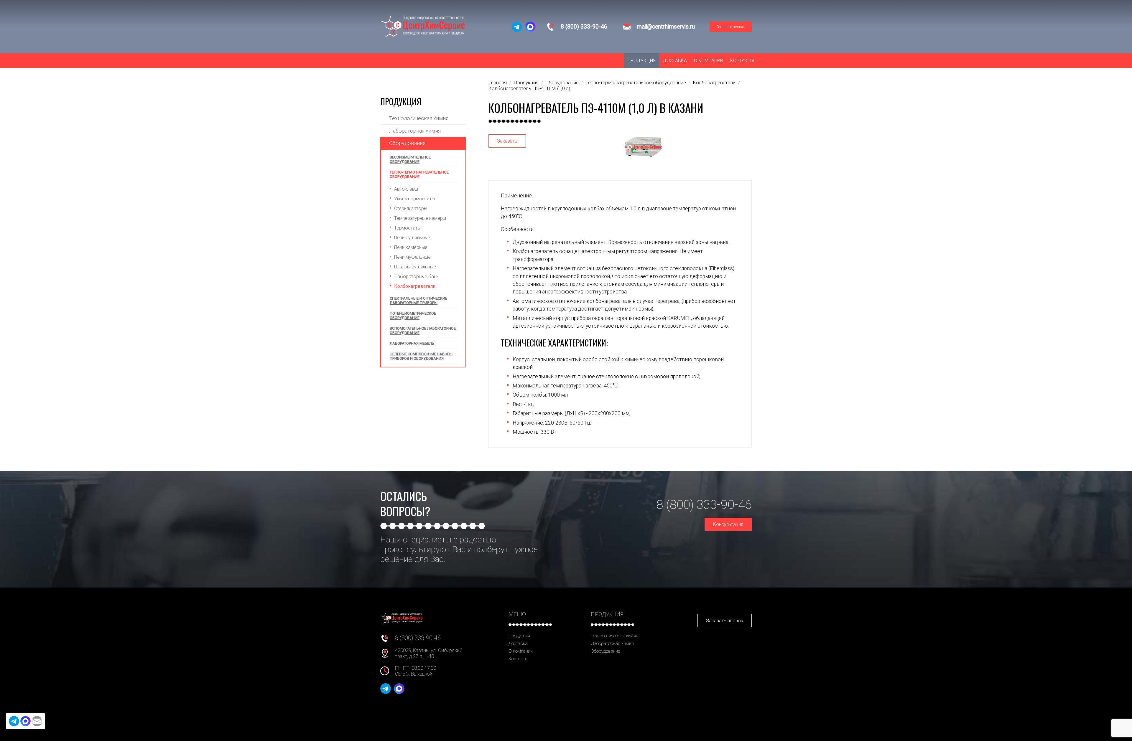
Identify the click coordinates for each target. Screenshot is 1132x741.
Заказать (507, 141)
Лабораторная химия (415, 131)
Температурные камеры (420, 218)
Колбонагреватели (414, 286)
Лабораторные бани (416, 276)
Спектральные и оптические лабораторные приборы (418, 300)
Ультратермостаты (414, 199)
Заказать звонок (731, 26)
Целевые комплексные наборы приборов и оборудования (421, 356)
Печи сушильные (412, 237)
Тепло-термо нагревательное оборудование (419, 174)
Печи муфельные (412, 257)
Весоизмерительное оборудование (410, 159)
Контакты (742, 60)
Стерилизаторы (410, 208)
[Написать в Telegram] (516, 27)
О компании (708, 60)
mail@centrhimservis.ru (666, 26)
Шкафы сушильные (415, 267)
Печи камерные (410, 247)
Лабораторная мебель (412, 343)
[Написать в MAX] (530, 27)
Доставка (675, 60)
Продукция (642, 60)
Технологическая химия (418, 118)
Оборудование (407, 143)
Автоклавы (406, 189)
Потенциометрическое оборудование (413, 315)
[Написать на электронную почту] (37, 721)
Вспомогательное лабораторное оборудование (423, 330)
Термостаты (407, 228)
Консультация (728, 524)
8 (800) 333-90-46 (584, 26)
